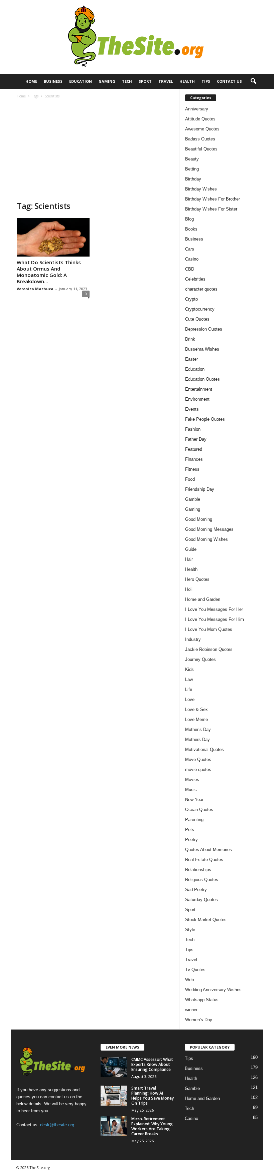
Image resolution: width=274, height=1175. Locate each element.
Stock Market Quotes (206, 919)
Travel (165, 81)
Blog (189, 219)
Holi (188, 589)
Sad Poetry (196, 889)
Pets (189, 829)
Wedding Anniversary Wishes (213, 989)
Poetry (191, 839)
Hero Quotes (197, 579)
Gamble (192, 499)
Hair (189, 559)
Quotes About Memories (208, 849)
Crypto (191, 299)
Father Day (196, 439)
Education (80, 81)
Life (188, 689)
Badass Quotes (200, 138)
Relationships (198, 869)
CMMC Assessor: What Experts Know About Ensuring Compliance (152, 1064)
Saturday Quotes (201, 899)
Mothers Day (197, 739)
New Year (194, 799)
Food (190, 479)
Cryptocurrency (200, 309)
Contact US (229, 81)
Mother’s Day (198, 729)
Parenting (194, 819)
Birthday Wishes (201, 188)
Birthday (193, 178)
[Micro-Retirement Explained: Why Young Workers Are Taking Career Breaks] (114, 1126)
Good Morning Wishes (206, 539)
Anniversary (196, 108)
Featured (193, 449)
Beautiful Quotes (201, 148)
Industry (193, 639)
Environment (197, 399)
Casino (191, 259)
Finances (194, 459)
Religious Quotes (201, 879)
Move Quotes (198, 759)
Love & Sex (196, 709)
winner (191, 1009)
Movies (192, 779)
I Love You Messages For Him (214, 619)
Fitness (192, 469)
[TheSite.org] (137, 37)
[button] (253, 81)
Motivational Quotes (204, 749)
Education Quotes (202, 379)
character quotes (201, 289)
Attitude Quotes (200, 118)
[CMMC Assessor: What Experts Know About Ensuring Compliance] (114, 1067)
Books (191, 229)
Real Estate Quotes (204, 859)
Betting (192, 168)
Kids (189, 669)
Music (191, 789)
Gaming (107, 81)
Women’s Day (198, 1019)
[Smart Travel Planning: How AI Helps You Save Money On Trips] (114, 1096)
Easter (191, 359)
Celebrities (195, 279)
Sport (145, 81)
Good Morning (198, 519)
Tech (127, 81)
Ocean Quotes (199, 809)
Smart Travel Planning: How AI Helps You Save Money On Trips (152, 1095)
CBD (189, 269)
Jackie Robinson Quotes (209, 649)
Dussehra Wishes (202, 349)
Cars (189, 249)
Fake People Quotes (205, 419)
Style (190, 929)
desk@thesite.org (57, 1124)
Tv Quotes (195, 969)
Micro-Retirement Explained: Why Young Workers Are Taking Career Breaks (152, 1126)
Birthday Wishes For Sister (211, 209)
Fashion (192, 429)
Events (192, 409)
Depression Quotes (203, 329)
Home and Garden (202, 599)
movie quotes (198, 769)
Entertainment (198, 389)
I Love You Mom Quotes (208, 629)
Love (189, 699)
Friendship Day (199, 489)
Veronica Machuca (35, 288)
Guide (190, 549)
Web (189, 979)
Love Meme (196, 719)
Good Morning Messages (209, 529)
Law (189, 679)
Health (187, 81)
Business (53, 81)
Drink (190, 339)
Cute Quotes (197, 319)
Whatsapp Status (202, 999)
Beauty (192, 158)
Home (31, 81)
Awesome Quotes (202, 128)
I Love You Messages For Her (214, 609)
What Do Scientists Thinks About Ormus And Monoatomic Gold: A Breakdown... (49, 272)
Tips (205, 81)
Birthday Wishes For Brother (212, 199)
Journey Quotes (200, 659)
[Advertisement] (95, 150)
